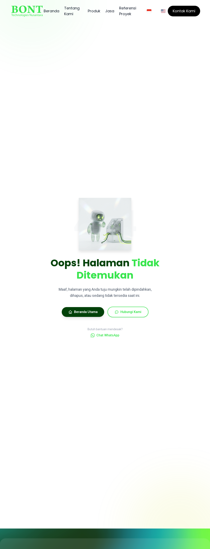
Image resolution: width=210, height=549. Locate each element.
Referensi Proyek (127, 11)
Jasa (109, 11)
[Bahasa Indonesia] (149, 11)
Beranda (51, 11)
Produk (94, 11)
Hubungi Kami (130, 312)
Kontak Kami (184, 11)
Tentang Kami (72, 11)
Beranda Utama (86, 312)
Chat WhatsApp (107, 335)
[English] (163, 11)
